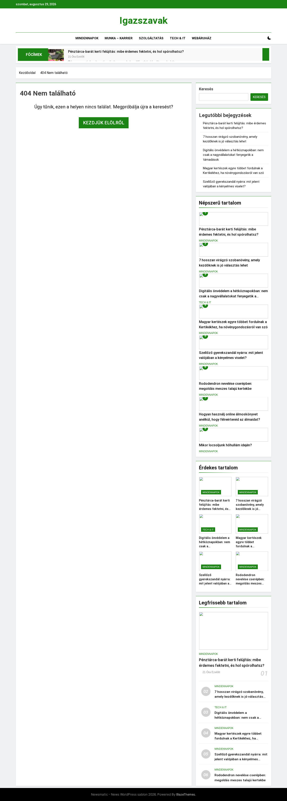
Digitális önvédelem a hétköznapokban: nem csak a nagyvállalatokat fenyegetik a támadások (233, 155)
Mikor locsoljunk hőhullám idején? (225, 445)
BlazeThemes (185, 794)
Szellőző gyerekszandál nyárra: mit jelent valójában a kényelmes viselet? (241, 759)
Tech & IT (178, 38)
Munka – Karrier (119, 38)
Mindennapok (86, 38)
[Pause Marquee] (265, 54)
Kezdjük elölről (103, 122)
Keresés (206, 89)
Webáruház (201, 38)
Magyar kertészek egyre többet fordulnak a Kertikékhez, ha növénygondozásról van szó (238, 738)
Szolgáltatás (151, 38)
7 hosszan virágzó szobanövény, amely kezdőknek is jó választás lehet (239, 696)
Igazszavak (144, 20)
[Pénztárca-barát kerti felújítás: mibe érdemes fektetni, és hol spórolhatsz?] (56, 57)
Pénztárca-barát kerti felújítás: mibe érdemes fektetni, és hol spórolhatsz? (126, 52)
